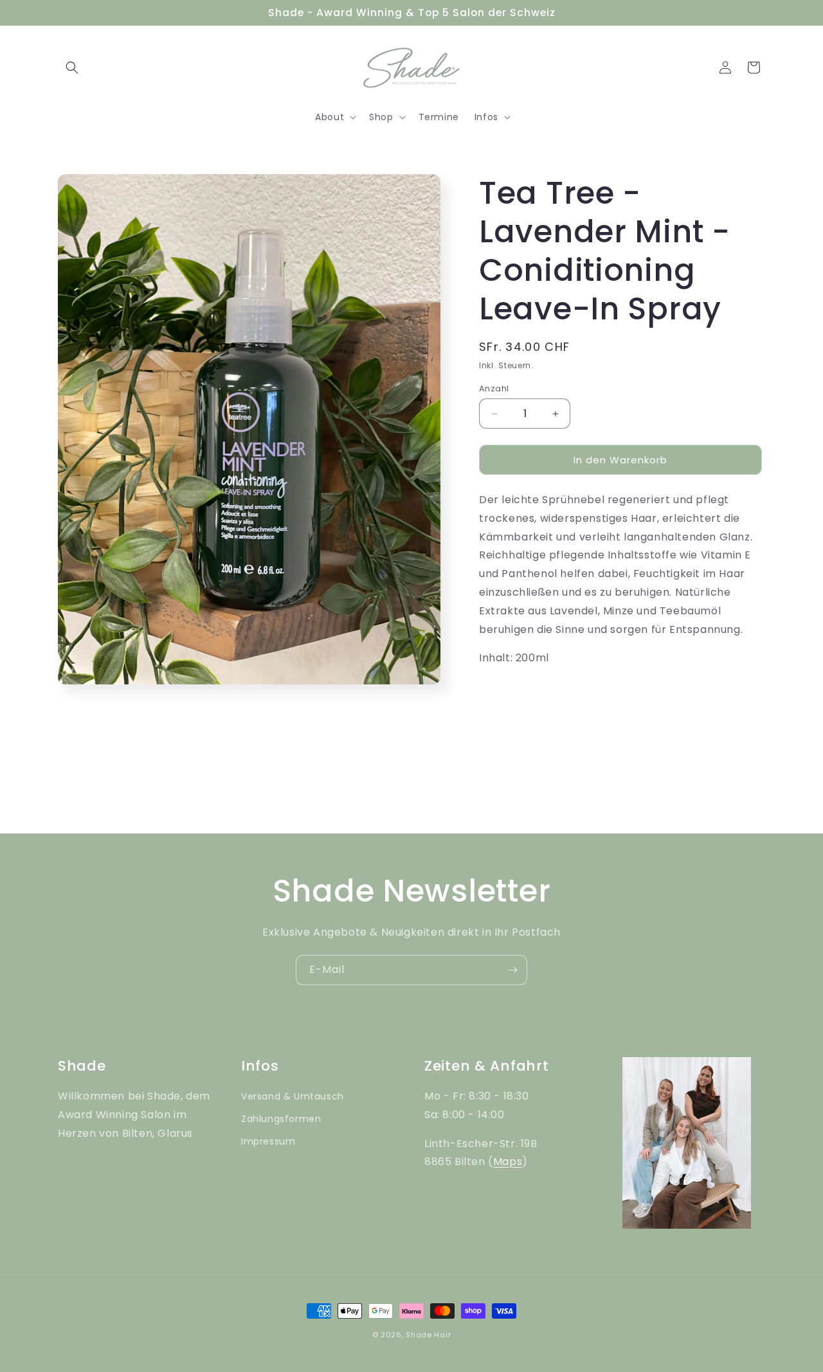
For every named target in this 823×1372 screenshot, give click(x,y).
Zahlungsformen (281, 1118)
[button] (72, 67)
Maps (507, 1161)
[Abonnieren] (512, 970)
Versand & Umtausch (292, 1096)
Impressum (268, 1141)
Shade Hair (428, 1335)
